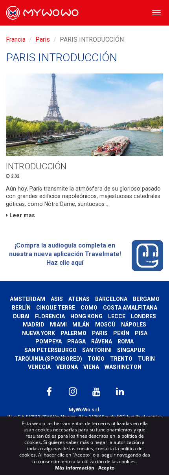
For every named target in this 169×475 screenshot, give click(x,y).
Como (89, 307)
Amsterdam (27, 299)
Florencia (50, 316)
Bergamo (146, 299)
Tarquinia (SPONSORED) (48, 359)
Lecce (116, 316)
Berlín (21, 307)
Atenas (79, 299)
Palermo (73, 333)
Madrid (33, 324)
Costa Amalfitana (130, 307)
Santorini (97, 350)
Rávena (101, 341)
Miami (58, 324)
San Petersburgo (50, 350)
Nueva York (38, 333)
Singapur (131, 350)
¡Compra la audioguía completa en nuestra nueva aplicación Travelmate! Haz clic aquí (65, 254)
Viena (91, 367)
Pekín (121, 333)
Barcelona (111, 299)
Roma (126, 341)
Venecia (39, 367)
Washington (123, 367)
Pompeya (48, 341)
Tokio (96, 359)
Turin (146, 359)
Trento (121, 359)
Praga (76, 341)
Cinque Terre (55, 307)
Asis (57, 299)
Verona (67, 367)
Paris (42, 39)
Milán (81, 324)
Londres (143, 316)
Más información (74, 467)
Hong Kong (86, 316)
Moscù (105, 324)
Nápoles (133, 324)
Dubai (21, 316)
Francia (16, 39)
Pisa (141, 333)
